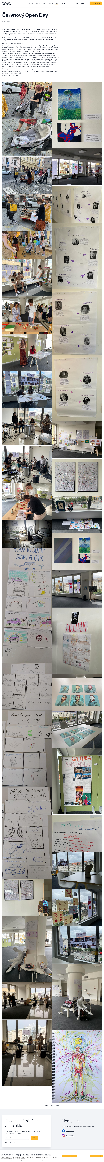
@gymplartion (70, 1131)
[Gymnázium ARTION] (6, 3)
